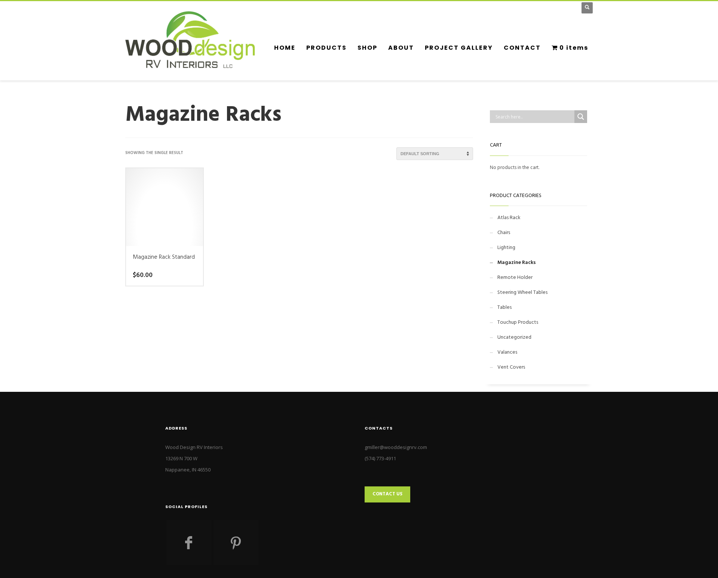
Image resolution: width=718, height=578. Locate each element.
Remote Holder (515, 277)
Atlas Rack (509, 217)
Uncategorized (514, 337)
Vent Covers (511, 367)
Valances (507, 352)
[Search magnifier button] (580, 116)
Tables (504, 307)
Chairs (503, 232)
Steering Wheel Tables (522, 292)
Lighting (506, 247)
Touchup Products (517, 322)
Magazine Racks (516, 262)
